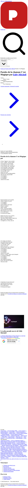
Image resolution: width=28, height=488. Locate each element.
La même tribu (15, 337)
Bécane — (8, 432)
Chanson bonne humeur (8, 471)
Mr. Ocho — (14, 438)
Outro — (18, 433)
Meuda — (8, 433)
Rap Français (6, 466)
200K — (15, 432)
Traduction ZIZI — (10, 450)
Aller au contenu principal (6, 1)
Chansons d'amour (7, 467)
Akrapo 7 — (5, 438)
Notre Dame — (7, 430)
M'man (10, 335)
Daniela (10, 337)
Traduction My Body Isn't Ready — (15, 447)
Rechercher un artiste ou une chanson (9, 58)
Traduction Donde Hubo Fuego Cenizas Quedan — (13, 456)
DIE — (8, 436)
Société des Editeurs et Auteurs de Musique (17, 293)
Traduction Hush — (6, 449)
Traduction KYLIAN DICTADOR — (13, 443)
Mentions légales (6, 476)
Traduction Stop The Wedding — (13, 445)
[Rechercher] (7, 66)
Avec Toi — (22, 436)
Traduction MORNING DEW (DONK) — (11, 453)
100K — (18, 430)
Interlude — (11, 434)
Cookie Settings (6, 479)
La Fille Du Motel (5, 335)
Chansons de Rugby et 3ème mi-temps (11, 470)
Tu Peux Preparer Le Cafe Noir (18, 335)
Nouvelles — (19, 435)
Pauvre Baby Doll (5, 337)
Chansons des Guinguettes (9, 469)
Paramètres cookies (7, 478)
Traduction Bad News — (10, 452)
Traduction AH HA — (13, 443)
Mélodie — (22, 438)
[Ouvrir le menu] (9, 66)
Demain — (14, 436)
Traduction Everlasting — (12, 454)
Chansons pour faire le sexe (9, 465)
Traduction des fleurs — (8, 440)
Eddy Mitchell (19, 74)
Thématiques (3, 60)
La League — (10, 435)
